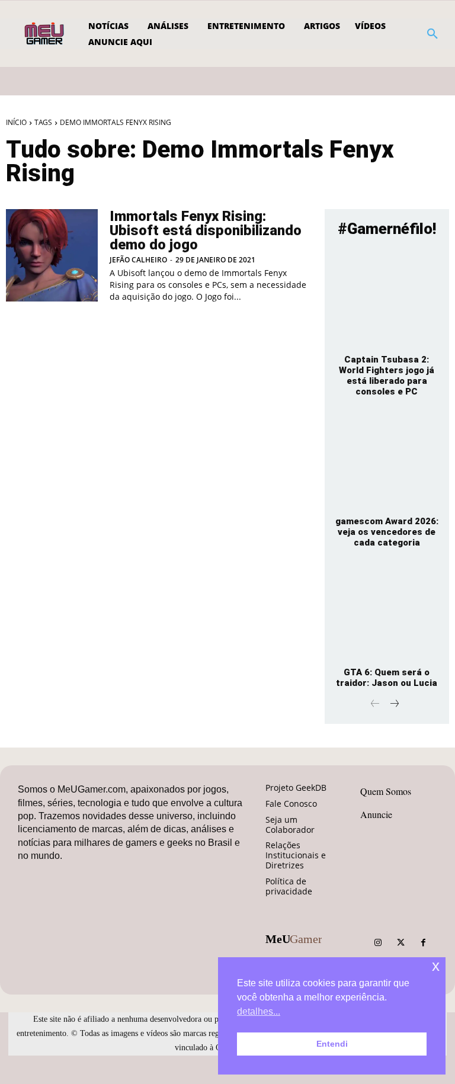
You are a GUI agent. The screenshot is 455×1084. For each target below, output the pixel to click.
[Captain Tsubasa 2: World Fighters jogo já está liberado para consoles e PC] (387, 298)
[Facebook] (423, 943)
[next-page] (394, 704)
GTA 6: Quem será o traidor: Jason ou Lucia (386, 677)
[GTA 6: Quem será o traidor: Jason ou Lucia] (387, 611)
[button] (432, 34)
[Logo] (45, 34)
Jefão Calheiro (138, 260)
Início (16, 122)
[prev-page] (375, 704)
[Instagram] (378, 943)
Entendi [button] (332, 1043)
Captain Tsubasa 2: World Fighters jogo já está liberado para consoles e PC (386, 375)
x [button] (436, 965)
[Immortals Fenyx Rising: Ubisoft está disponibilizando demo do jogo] (52, 255)
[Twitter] (400, 943)
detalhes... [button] (258, 1011)
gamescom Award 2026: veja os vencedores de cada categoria (386, 532)
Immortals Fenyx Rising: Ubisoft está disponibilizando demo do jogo (206, 230)
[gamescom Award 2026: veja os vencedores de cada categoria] (387, 460)
